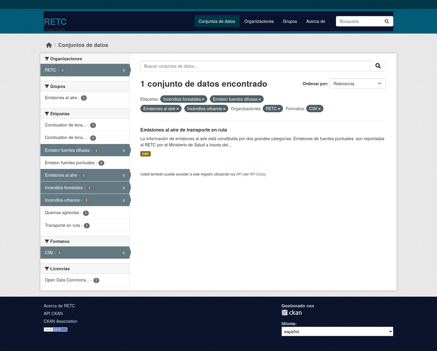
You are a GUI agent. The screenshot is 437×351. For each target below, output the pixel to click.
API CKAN (53, 313)
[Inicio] (49, 44)
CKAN (292, 312)
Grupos (290, 21)
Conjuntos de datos (217, 21)
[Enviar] (387, 21)
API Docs (257, 173)
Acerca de (315, 21)
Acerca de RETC (59, 306)
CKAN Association (61, 321)
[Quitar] (203, 99)
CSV (145, 153)
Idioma (288, 323)
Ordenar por (315, 83)
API (239, 173)
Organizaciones (259, 21)
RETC (55, 21)
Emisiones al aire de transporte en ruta (183, 129)
